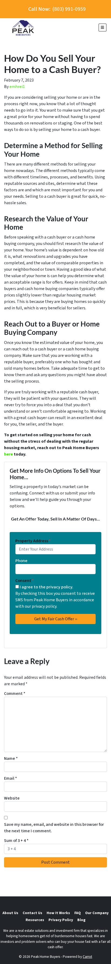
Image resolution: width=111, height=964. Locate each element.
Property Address (33, 541)
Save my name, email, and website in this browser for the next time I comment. (54, 828)
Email (10, 778)
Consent (24, 581)
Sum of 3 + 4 (16, 841)
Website (12, 798)
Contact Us (32, 912)
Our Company (97, 912)
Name (11, 758)
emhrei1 (17, 87)
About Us (10, 912)
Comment (14, 694)
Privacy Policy (60, 919)
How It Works (58, 912)
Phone (21, 561)
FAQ (77, 912)
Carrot (87, 956)
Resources (35, 919)
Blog (81, 919)
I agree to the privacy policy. (46, 587)
